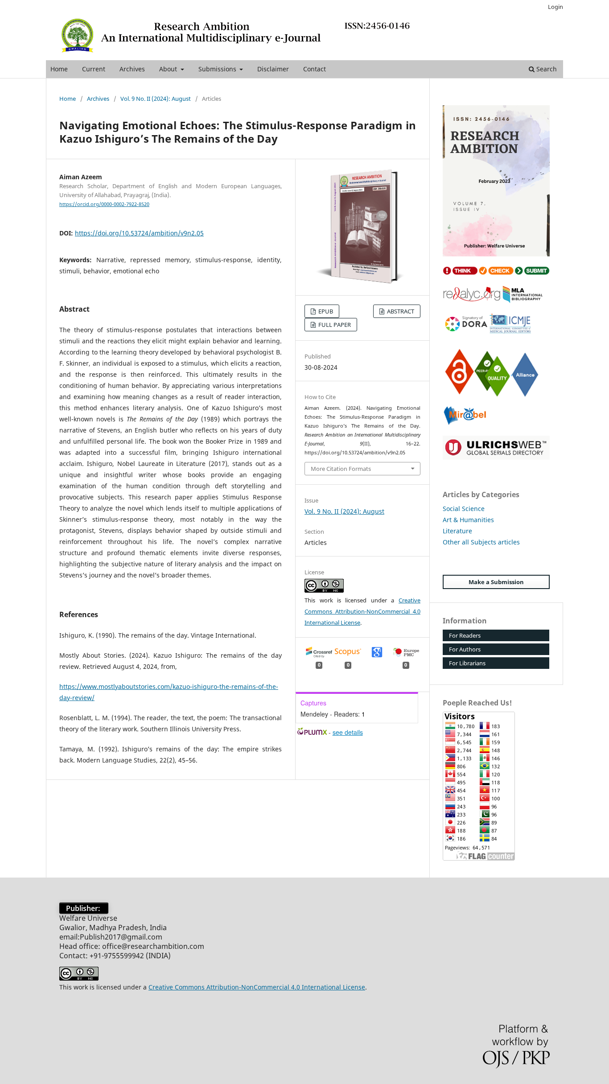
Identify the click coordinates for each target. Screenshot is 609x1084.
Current (93, 69)
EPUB (325, 311)
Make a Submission (496, 582)
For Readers (465, 635)
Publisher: (83, 908)
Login (555, 7)
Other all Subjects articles (481, 542)
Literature (457, 531)
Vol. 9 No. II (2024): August (155, 99)
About (169, 69)
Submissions (218, 69)
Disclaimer (273, 69)
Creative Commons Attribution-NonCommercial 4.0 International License (362, 611)
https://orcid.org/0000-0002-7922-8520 (104, 204)
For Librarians (467, 663)
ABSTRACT (400, 311)
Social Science (464, 508)
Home (59, 69)
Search (546, 69)
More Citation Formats (341, 469)
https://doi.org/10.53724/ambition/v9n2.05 (139, 233)
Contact (314, 69)
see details (348, 732)
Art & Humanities (468, 519)
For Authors (465, 649)
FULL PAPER (334, 325)
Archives (132, 69)
